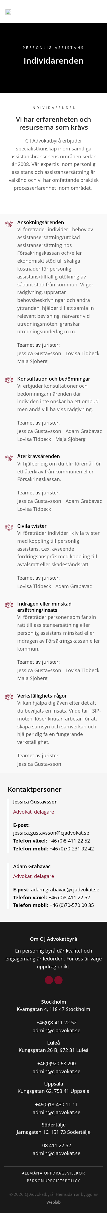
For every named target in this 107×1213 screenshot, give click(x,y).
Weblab (53, 1202)
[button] (96, 11)
